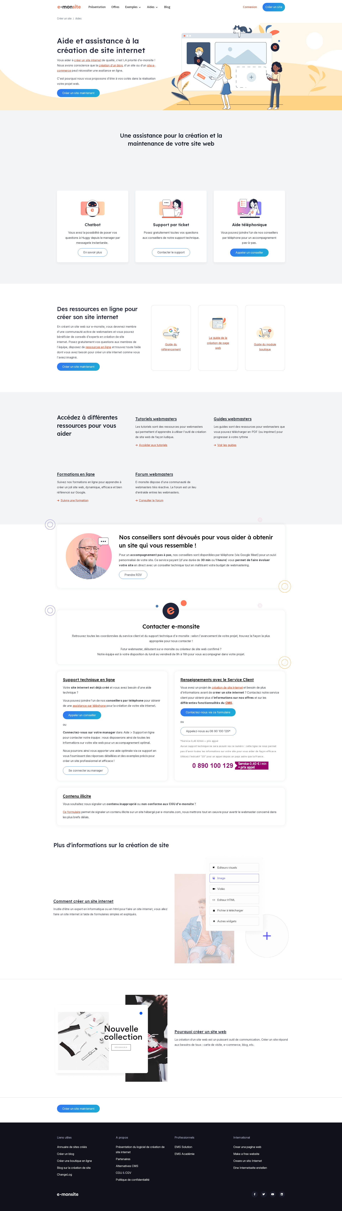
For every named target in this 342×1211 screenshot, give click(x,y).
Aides (151, 7)
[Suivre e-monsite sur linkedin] (282, 1194)
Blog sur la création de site (74, 1168)
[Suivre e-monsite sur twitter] (264, 1194)
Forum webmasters (154, 474)
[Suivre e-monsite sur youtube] (273, 1194)
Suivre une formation (74, 500)
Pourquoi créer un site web (200, 1031)
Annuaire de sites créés (72, 1147)
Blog (167, 7)
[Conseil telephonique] (249, 207)
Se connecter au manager (85, 770)
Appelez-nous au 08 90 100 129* (208, 731)
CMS (228, 703)
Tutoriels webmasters (156, 418)
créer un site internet (87, 60)
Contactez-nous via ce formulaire (208, 712)
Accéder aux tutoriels (153, 445)
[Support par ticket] (171, 207)
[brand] (70, 7)
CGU (119, 1172)
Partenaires (123, 1159)
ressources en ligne (98, 347)
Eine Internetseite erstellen (250, 1168)
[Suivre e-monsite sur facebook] (255, 1194)
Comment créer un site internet (83, 901)
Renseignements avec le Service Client (217, 679)
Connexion (250, 7)
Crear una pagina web (247, 1147)
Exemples (131, 7)
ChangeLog (64, 1174)
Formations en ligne (76, 474)
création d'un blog (111, 65)
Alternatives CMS (127, 1166)
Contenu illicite (77, 796)
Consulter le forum (151, 500)
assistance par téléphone (89, 705)
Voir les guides (226, 445)
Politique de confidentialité (132, 1179)
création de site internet (227, 687)
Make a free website (246, 1154)
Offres (115, 7)
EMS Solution (183, 1147)
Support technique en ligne (89, 679)
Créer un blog (65, 1154)
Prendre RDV (133, 575)
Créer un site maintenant (78, 93)
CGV (128, 1172)
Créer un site (273, 7)
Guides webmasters (233, 418)
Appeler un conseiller (249, 252)
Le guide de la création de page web (218, 343)
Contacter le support (171, 252)
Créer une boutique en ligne (74, 1161)
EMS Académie (185, 1154)
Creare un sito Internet (247, 1161)
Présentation (97, 7)
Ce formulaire (72, 812)
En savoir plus (92, 252)
